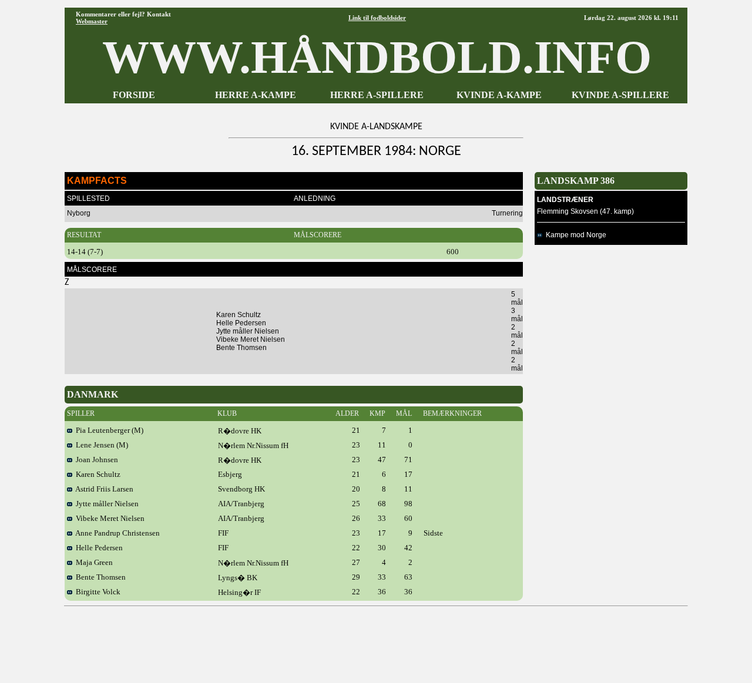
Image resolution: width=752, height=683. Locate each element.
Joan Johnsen (95, 459)
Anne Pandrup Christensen (116, 533)
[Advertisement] (376, 640)
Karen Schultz (96, 474)
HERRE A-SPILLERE (377, 95)
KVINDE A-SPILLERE (620, 95)
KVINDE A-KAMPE (499, 95)
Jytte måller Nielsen (105, 503)
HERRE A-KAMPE (255, 95)
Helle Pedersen (97, 547)
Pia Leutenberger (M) (107, 430)
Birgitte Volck (96, 591)
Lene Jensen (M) (100, 444)
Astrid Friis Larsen (102, 489)
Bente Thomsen (99, 577)
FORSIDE (134, 95)
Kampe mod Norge (574, 235)
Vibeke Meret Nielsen (108, 518)
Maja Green (92, 562)
